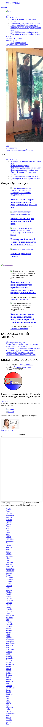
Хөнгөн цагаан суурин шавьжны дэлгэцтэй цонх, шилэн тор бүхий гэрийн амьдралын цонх (23, 318)
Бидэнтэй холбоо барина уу (17, 45)
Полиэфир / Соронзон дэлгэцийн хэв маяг (23, 348)
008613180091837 (13, 3)
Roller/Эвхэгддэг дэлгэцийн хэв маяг (26, 23)
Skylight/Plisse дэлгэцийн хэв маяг (24, 32)
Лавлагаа (4, 401)
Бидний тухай (11, 40)
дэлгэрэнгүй (23, 299)
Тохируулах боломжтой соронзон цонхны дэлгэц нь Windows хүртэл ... (23, 242)
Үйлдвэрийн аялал (18, 43)
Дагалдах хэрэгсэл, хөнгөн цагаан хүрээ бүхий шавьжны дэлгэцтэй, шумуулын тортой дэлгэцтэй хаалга (23, 287)
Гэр (7, 15)
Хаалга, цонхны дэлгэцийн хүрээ (24, 26)
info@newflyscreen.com (22, 367)
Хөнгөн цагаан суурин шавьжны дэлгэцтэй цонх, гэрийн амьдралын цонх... (24, 203)
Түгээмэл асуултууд (14, 38)
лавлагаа (14, 299)
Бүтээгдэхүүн (11, 17)
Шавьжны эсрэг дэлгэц (20, 166)
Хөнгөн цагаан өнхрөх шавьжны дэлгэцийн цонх (22, 221)
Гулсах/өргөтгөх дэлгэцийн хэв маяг (25, 34)
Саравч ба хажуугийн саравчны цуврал (22, 344)
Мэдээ (8, 36)
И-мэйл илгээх (7, 430)
